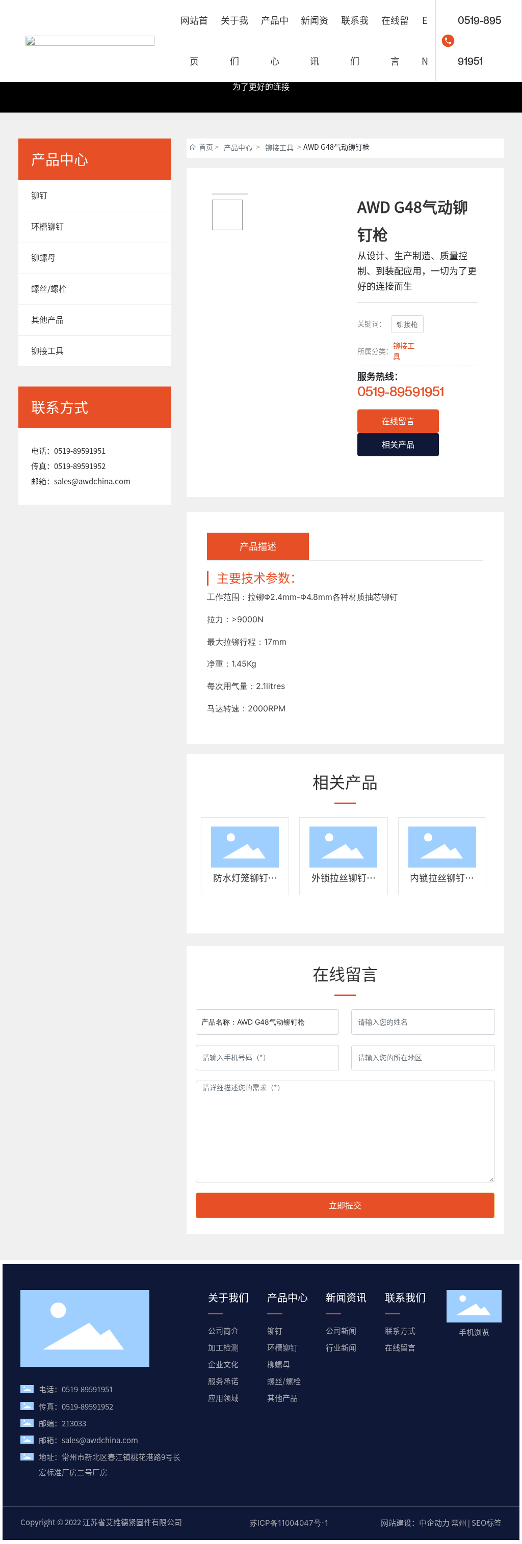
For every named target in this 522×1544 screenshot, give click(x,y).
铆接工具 (279, 147)
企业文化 (223, 1364)
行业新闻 (341, 1348)
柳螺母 (278, 1364)
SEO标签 (487, 1523)
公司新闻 (341, 1331)
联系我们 (405, 1297)
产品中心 (238, 147)
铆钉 (274, 1331)
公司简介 (223, 1331)
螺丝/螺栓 (284, 1381)
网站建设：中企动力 (415, 1523)
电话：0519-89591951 (76, 1389)
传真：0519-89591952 (76, 1407)
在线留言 (400, 1348)
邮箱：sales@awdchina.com (88, 1440)
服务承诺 (223, 1381)
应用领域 (223, 1398)
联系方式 (400, 1331)
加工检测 (223, 1348)
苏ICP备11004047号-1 (289, 1523)
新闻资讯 (346, 1297)
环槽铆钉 (282, 1348)
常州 (458, 1523)
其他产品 (282, 1398)
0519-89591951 (479, 40)
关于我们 (228, 1297)
